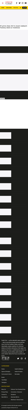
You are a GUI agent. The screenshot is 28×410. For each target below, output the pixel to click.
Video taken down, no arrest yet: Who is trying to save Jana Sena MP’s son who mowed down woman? (12, 219)
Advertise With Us (15, 397)
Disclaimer (13, 394)
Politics (15, 7)
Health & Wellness (19, 369)
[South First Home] (9, 3)
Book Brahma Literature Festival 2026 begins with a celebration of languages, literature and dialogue (12, 194)
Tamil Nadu (4, 379)
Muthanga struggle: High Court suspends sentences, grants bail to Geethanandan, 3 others (13, 261)
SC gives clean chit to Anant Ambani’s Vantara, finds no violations (13, 27)
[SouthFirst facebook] (16, 3)
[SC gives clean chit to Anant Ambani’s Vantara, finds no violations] (14, 16)
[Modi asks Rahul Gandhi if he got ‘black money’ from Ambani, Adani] (14, 61)
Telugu (24, 7)
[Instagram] (22, 3)
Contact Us (4, 394)
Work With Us (4, 397)
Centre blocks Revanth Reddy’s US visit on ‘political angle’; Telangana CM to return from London (13, 337)
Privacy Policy (4, 392)
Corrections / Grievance (16, 392)
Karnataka (17, 374)
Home (2, 7)
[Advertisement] (14, 114)
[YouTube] (25, 3)
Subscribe (9, 7)
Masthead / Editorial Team (17, 399)
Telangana (3, 382)
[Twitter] (19, 3)
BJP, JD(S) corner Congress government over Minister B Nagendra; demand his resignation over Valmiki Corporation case (13, 273)
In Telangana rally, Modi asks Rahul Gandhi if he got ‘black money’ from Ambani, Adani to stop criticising (13, 93)
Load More (2, 98)
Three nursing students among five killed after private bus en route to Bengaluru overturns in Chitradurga (13, 324)
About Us (3, 389)
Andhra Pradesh (18, 371)
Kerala (2, 377)
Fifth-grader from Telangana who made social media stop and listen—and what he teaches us (13, 143)
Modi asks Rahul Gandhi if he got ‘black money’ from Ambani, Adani (12, 71)
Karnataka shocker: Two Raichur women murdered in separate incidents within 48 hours (13, 206)
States (3, 369)
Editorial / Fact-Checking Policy (18, 389)
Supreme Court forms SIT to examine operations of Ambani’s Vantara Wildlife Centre (13, 49)
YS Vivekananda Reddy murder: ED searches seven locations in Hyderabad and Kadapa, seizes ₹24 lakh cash (14, 181)
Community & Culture (6, 374)
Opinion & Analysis (5, 371)
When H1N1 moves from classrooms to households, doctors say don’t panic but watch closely (12, 155)
